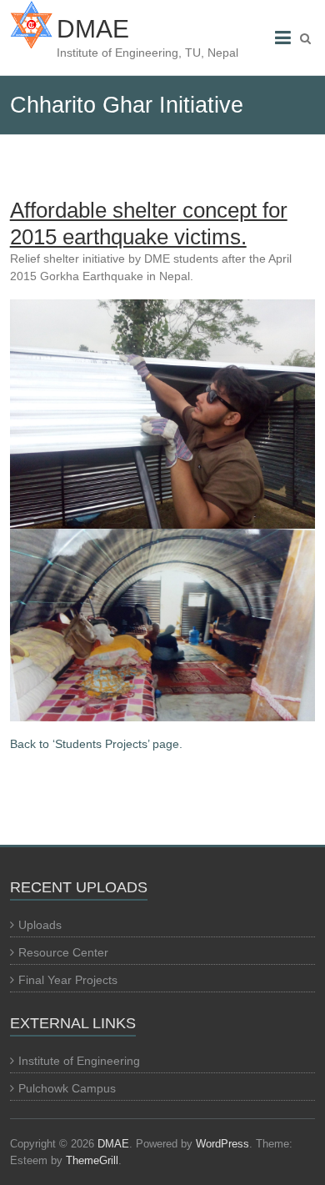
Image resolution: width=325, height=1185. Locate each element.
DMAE (93, 29)
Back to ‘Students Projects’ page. (96, 744)
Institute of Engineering (79, 1060)
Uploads (40, 924)
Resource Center (63, 952)
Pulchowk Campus (67, 1088)
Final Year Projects (68, 980)
